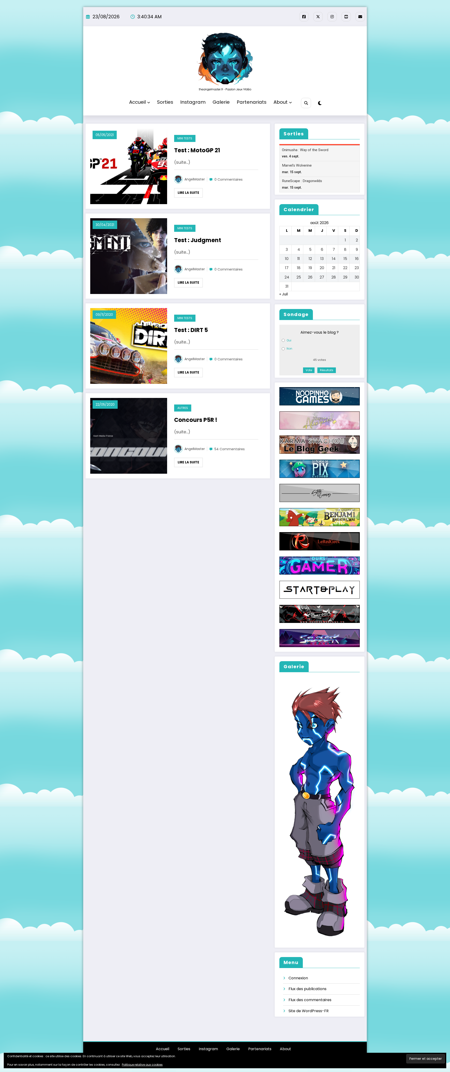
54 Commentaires (229, 449)
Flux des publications (307, 989)
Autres (182, 408)
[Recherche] (306, 103)
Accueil (137, 102)
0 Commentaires (228, 179)
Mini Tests (184, 138)
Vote (309, 370)
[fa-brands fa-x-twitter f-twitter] (318, 16)
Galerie (221, 102)
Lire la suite (188, 192)
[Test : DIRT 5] (128, 345)
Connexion (298, 978)
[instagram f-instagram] (332, 16)
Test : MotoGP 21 (197, 150)
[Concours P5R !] (128, 435)
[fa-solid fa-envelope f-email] (360, 16)
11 (298, 258)
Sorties (165, 102)
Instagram (193, 102)
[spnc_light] (320, 103)
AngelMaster (194, 179)
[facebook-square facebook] (304, 16)
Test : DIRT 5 (191, 330)
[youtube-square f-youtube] (346, 16)
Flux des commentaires (310, 1000)
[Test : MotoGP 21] (128, 166)
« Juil (283, 294)
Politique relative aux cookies (142, 1065)
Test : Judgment (197, 240)
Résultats (326, 370)
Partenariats (251, 102)
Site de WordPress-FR (309, 1011)
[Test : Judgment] (128, 256)
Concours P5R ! (195, 420)
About (281, 102)
